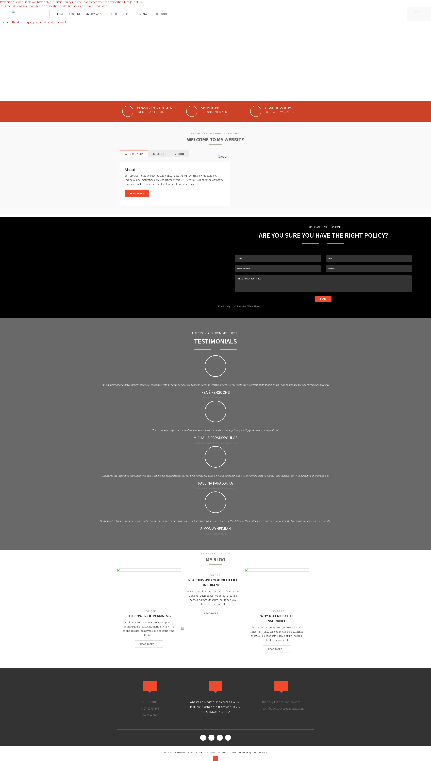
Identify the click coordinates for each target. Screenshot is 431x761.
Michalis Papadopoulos (216, 437)
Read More (137, 193)
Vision (179, 154)
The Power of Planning (149, 616)
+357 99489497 (150, 715)
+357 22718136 (22, 3)
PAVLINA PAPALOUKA (215, 483)
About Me (75, 14)
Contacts (161, 14)
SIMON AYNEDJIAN (215, 528)
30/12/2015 (214, 575)
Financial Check (154, 108)
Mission (158, 154)
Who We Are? (134, 154)
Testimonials (141, 14)
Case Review (278, 108)
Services (111, 14)
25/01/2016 (150, 611)
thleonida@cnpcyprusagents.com (281, 708)
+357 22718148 (150, 708)
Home (60, 14)
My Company (93, 14)
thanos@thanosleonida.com (52, 3)
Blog (125, 14)
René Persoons (215, 392)
